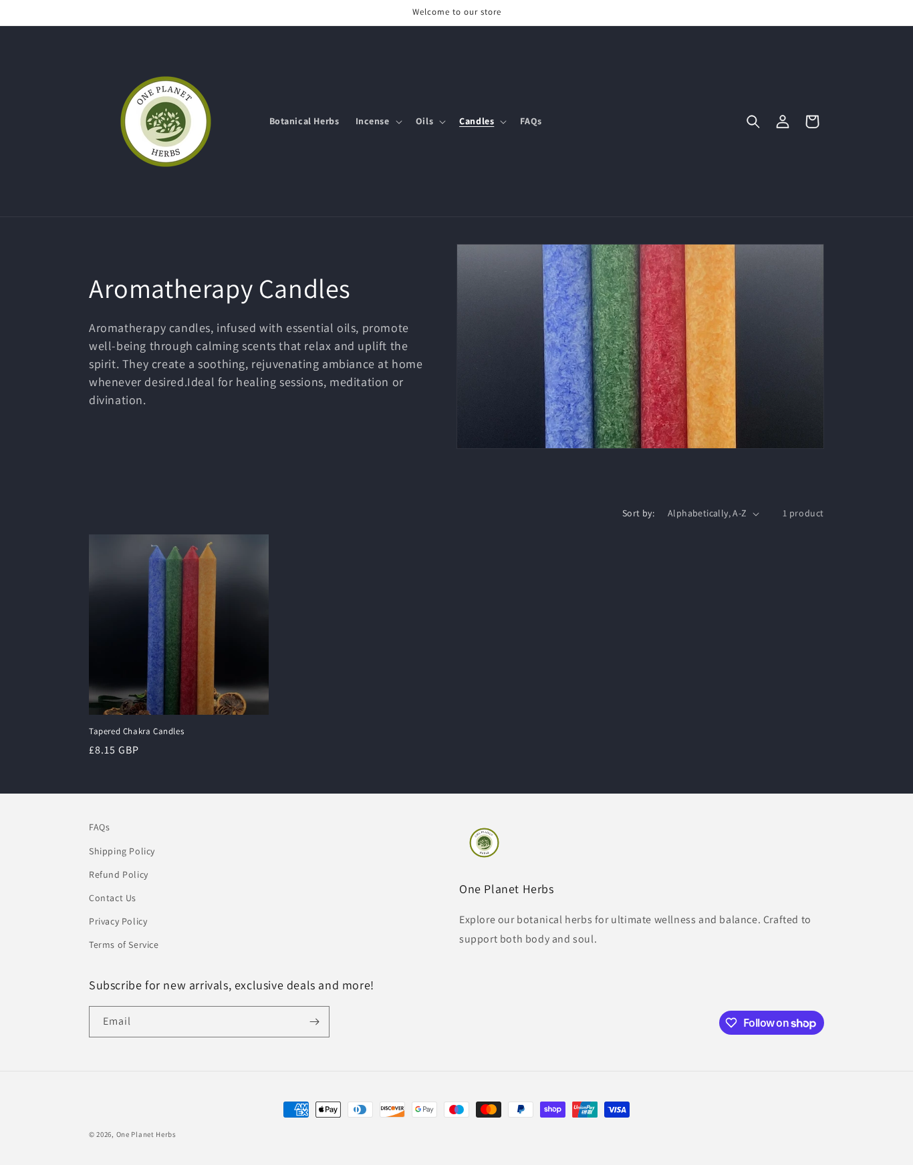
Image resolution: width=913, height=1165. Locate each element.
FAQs (99, 827)
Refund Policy (118, 874)
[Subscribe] (314, 1021)
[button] (378, 121)
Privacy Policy (118, 921)
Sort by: (638, 513)
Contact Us (112, 898)
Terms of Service (124, 945)
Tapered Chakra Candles (136, 731)
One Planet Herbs (146, 1134)
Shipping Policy (122, 851)
